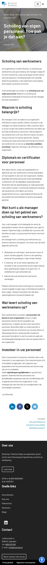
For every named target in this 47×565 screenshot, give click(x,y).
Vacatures (6, 508)
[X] (27, 406)
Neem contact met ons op (14, 557)
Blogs (12, 15)
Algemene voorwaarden (26, 562)
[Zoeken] (43, 4)
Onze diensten (8, 495)
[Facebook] (20, 406)
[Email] (35, 406)
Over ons (5, 499)
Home (6, 15)
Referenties (7, 503)
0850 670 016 (10, 544)
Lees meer (8, 469)
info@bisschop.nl (16, 547)
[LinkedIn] (12, 406)
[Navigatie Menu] (38, 4)
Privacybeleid (7, 562)
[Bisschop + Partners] (9, 4)
